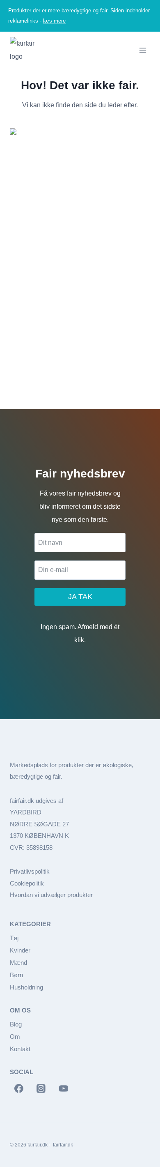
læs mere (54, 21)
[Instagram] (41, 1089)
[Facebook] (19, 1089)
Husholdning (26, 987)
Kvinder (20, 950)
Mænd (18, 962)
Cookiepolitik (27, 883)
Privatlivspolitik (30, 871)
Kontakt (20, 1048)
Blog (16, 1024)
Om (15, 1036)
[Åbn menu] (142, 50)
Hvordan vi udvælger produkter (51, 894)
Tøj (14, 937)
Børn (16, 974)
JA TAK (80, 597)
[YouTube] (64, 1089)
